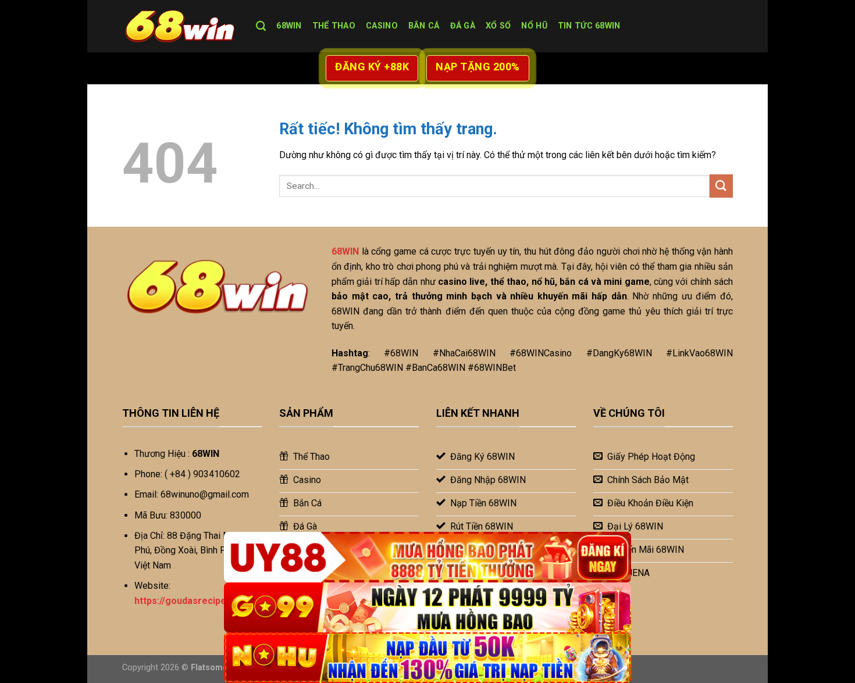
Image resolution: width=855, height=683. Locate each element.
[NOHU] (427, 657)
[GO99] (427, 607)
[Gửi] (721, 185)
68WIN (288, 26)
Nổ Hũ (534, 26)
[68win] (180, 26)
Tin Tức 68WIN (589, 26)
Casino (382, 26)
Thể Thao (333, 26)
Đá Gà (462, 26)
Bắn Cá (424, 26)
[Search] (261, 26)
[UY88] (427, 557)
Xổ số (498, 26)
